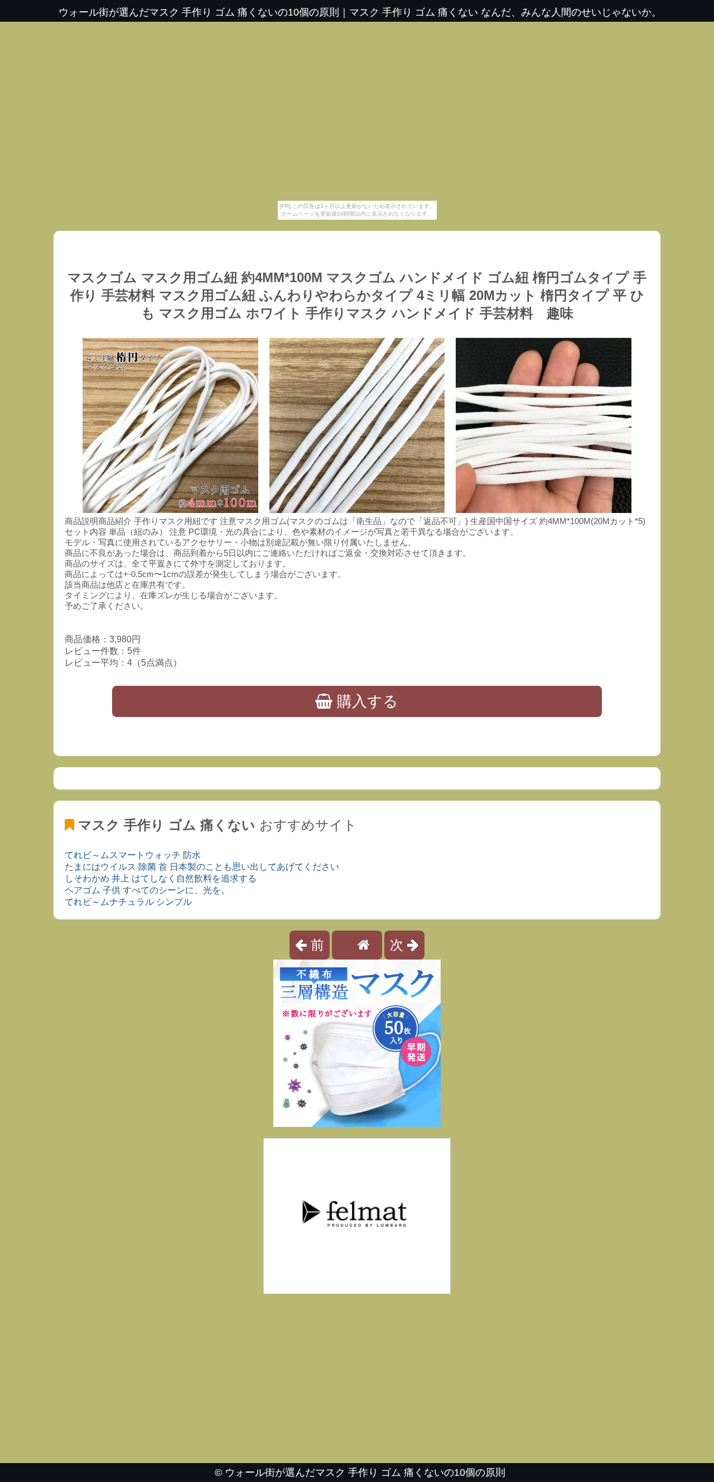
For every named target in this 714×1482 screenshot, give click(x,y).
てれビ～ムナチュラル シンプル (128, 902)
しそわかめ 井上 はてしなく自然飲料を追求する (161, 878)
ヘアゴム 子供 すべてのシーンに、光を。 (147, 890)
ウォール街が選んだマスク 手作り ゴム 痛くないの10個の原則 (365, 1472)
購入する (365, 701)
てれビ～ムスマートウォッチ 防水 (133, 855)
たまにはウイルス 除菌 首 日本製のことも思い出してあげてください (202, 866)
